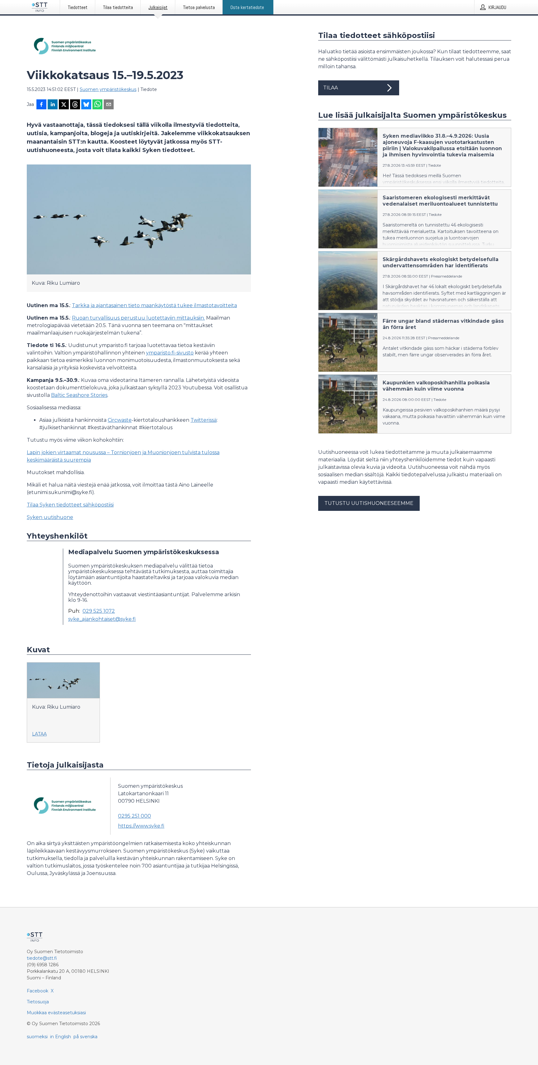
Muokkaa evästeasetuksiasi (56, 1012)
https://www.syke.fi (141, 826)
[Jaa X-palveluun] (64, 105)
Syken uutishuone (50, 517)
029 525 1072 (99, 611)
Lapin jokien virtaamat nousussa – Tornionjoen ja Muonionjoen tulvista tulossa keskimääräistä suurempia (123, 456)
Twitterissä (204, 420)
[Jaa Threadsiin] (75, 105)
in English (60, 1036)
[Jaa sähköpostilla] (109, 105)
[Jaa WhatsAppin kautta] (97, 105)
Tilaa (330, 88)
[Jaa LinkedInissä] (53, 105)
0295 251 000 (134, 816)
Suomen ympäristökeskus (108, 89)
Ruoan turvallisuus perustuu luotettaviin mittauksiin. (138, 318)
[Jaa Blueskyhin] (86, 105)
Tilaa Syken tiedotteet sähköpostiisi (70, 505)
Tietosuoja (38, 1002)
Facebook (37, 991)
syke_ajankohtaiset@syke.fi (102, 619)
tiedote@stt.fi (42, 958)
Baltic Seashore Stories (79, 395)
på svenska (85, 1036)
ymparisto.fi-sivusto (170, 353)
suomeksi (37, 1036)
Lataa (39, 734)
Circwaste (120, 420)
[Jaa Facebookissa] (41, 105)
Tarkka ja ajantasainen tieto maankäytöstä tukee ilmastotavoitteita (154, 305)
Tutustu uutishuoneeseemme (368, 503)
